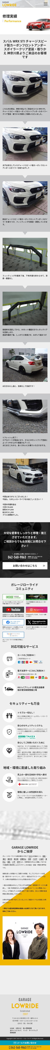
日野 (29, 859)
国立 (4, 859)
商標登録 (13, 1033)
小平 (13, 862)
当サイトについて (16, 1030)
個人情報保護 (27, 1028)
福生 (8, 862)
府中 (18, 862)
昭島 (44, 856)
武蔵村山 (23, 859)
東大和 (16, 859)
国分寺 (10, 859)
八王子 (35, 859)
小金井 (41, 859)
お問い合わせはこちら (25, 565)
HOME (12, 1028)
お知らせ (18, 1028)
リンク (25, 1030)
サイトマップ (33, 1030)
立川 (30, 856)
